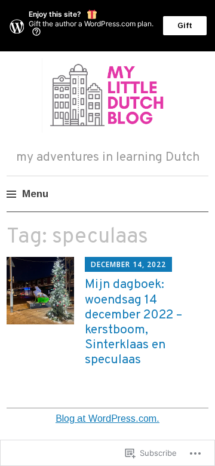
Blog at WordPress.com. (107, 418)
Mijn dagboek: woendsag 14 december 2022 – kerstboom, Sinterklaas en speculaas (133, 322)
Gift (184, 26)
